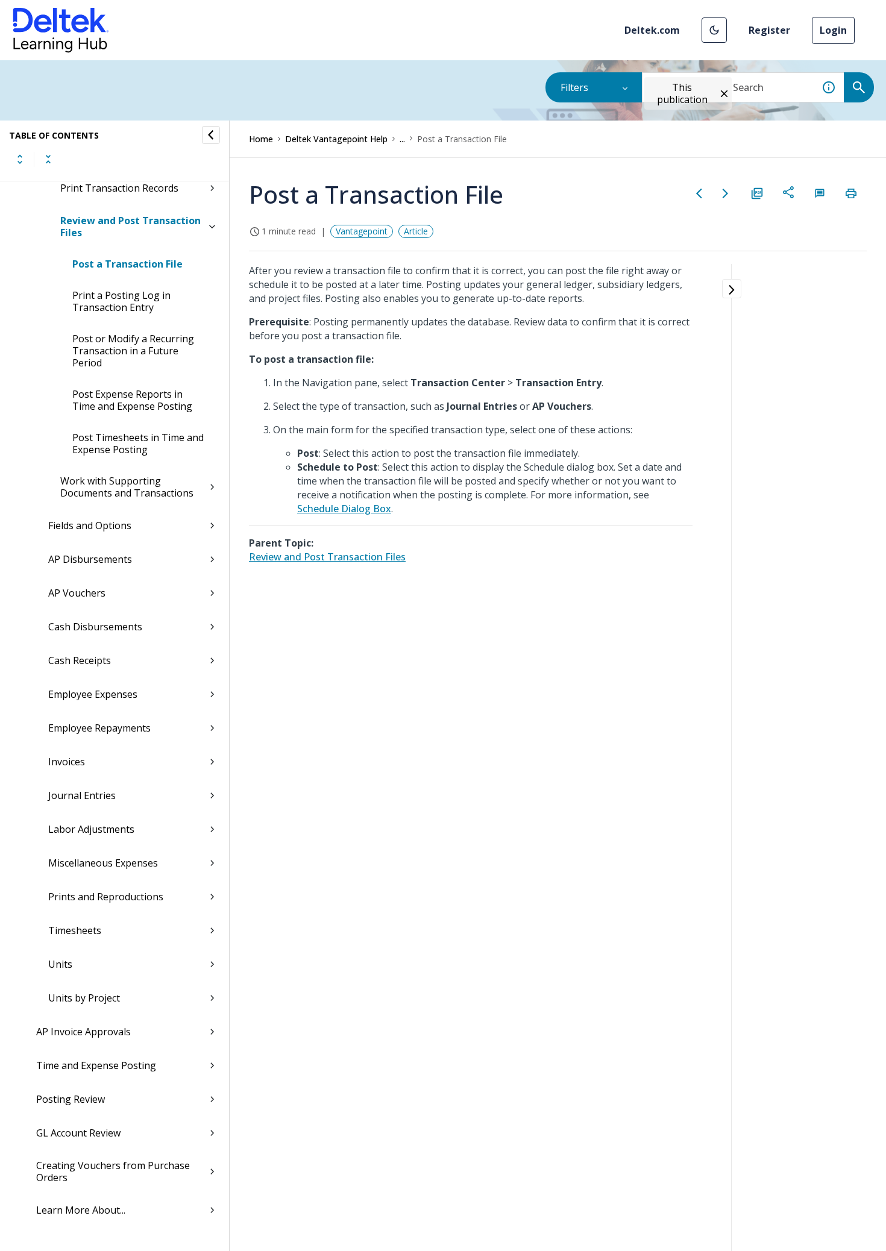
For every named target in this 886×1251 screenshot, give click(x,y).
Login (833, 30)
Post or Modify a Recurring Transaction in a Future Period (133, 351)
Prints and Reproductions (105, 897)
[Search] (859, 87)
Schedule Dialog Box (344, 508)
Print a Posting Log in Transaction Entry (121, 301)
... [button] (402, 139)
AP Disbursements (90, 559)
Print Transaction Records (119, 188)
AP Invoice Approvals (83, 1032)
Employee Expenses (92, 694)
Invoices (66, 762)
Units (60, 964)
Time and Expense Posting (96, 1065)
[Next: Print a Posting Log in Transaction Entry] (725, 193)
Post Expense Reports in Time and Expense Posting (132, 400)
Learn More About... (80, 1210)
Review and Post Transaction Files (130, 227)
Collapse (48, 159)
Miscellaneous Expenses (103, 863)
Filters (574, 87)
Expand (20, 159)
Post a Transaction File (127, 264)
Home (261, 139)
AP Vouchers (76, 593)
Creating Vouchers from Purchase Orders (113, 1171)
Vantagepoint (362, 231)
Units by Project (84, 998)
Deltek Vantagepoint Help (336, 139)
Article (416, 231)
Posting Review (70, 1099)
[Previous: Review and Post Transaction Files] (699, 193)
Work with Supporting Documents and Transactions (126, 487)
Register (769, 30)
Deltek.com (652, 30)
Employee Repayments (99, 728)
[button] (714, 30)
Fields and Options (89, 525)
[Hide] (211, 135)
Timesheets (74, 930)
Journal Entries (82, 795)
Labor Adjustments (91, 829)
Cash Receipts (79, 660)
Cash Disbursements (95, 627)
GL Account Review (78, 1133)
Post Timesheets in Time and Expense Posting (138, 443)
